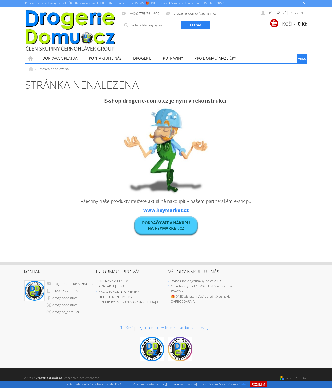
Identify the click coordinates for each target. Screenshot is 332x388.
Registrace (298, 13)
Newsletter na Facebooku (176, 328)
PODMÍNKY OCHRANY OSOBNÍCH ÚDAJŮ (128, 302)
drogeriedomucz (64, 298)
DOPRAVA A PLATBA (60, 58)
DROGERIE (142, 58)
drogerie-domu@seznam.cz (72, 284)
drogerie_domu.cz (65, 312)
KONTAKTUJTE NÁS (105, 58)
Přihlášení (125, 328)
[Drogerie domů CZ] (70, 30)
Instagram (207, 328)
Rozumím (258, 384)
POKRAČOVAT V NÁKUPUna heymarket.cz (166, 225)
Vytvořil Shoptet (296, 378)
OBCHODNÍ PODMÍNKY (115, 297)
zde (243, 384)
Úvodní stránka (31, 58)
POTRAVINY (173, 58)
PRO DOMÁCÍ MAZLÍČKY (215, 58)
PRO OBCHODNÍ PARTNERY (118, 291)
